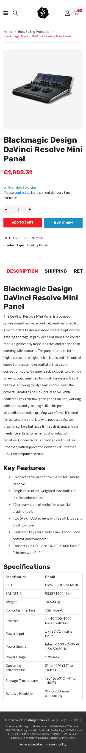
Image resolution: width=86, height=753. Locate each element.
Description (22, 271)
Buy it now (63, 223)
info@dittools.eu (39, 720)
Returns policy (57, 744)
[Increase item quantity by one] (29, 209)
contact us (22, 192)
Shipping (56, 271)
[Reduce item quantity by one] (5, 209)
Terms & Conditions (31, 744)
